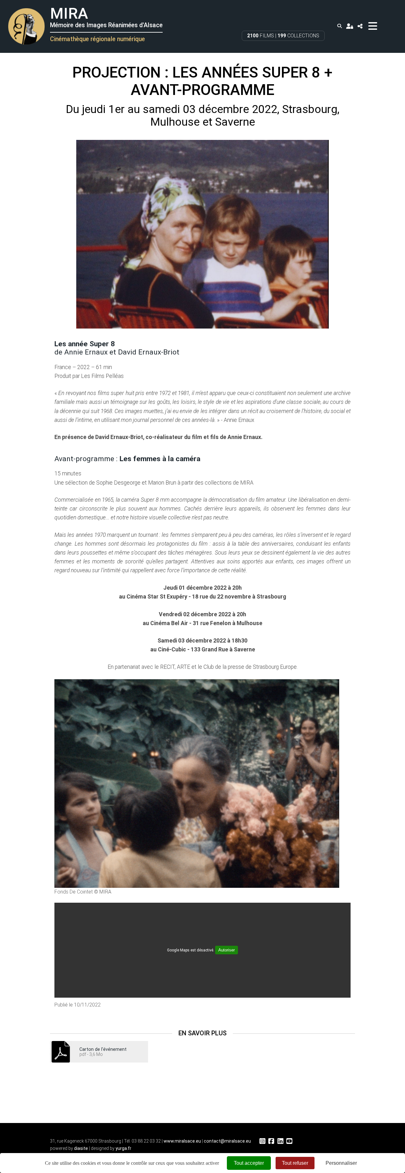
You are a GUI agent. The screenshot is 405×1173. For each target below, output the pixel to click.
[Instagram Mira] (262, 1141)
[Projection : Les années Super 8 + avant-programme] (202, 234)
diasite (81, 1148)
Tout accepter (249, 1163)
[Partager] (359, 26)
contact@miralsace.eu (227, 1141)
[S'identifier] (349, 26)
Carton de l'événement (103, 1049)
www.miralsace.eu (182, 1141)
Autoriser (226, 950)
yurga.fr (123, 1148)
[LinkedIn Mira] (280, 1141)
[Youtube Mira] (289, 1141)
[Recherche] (339, 26)
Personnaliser (341, 1163)
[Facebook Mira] (271, 1141)
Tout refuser (295, 1163)
